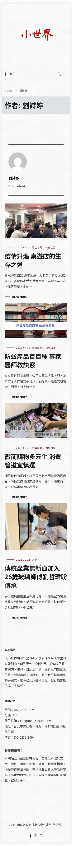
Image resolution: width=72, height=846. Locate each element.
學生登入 (58, 824)
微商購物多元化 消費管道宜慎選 (33, 460)
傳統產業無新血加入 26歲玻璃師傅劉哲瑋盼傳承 (36, 576)
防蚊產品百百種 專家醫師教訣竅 (33, 360)
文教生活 (51, 247)
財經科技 (51, 447)
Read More (19, 297)
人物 (34, 559)
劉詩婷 (13, 177)
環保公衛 (51, 347)
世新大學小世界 (41, 824)
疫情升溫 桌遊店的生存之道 (33, 260)
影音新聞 (37, 247)
